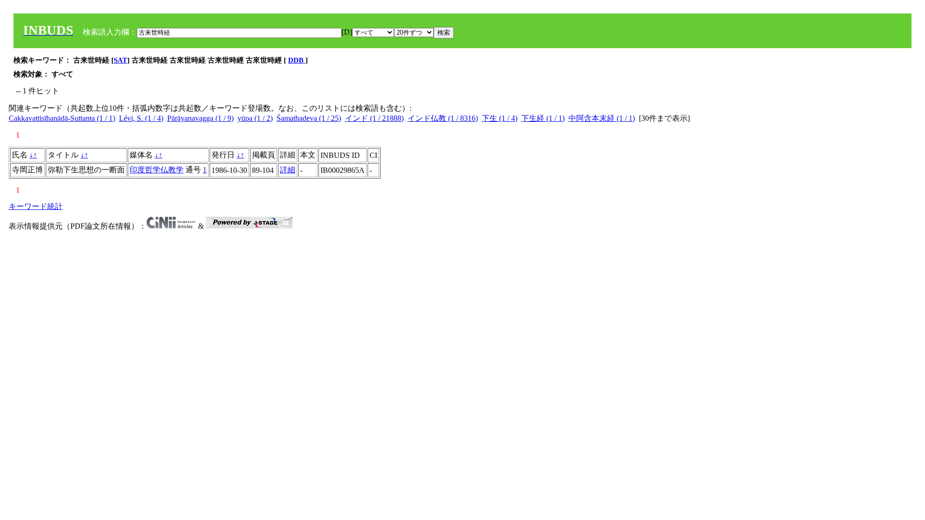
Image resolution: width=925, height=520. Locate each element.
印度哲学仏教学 (157, 170)
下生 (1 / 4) (499, 118)
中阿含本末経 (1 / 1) (601, 118)
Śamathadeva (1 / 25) (309, 118)
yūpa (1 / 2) (255, 118)
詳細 (287, 170)
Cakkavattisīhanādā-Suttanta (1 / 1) (62, 118)
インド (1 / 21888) (374, 118)
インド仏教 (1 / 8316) (443, 118)
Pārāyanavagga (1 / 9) (200, 118)
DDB (296, 60)
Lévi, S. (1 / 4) (141, 118)
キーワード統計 (36, 206)
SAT (120, 60)
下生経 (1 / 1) (543, 118)
